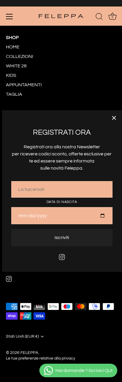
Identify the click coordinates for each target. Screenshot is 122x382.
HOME (13, 47)
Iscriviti (61, 237)
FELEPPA (29, 353)
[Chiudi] (114, 117)
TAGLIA (14, 94)
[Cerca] (99, 17)
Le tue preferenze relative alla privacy (40, 358)
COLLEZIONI (19, 56)
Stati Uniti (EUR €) (22, 336)
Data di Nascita (61, 202)
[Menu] (9, 16)
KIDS (11, 75)
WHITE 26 (16, 66)
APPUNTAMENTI (24, 84)
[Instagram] (62, 256)
